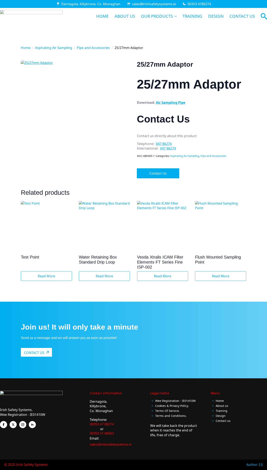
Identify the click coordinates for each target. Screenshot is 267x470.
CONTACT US (242, 16)
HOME (102, 16)
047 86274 (164, 143)
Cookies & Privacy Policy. (172, 406)
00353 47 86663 (102, 433)
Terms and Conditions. (171, 416)
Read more (46, 276)
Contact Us (158, 173)
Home (25, 47)
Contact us (223, 421)
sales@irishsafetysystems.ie (154, 4)
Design (220, 416)
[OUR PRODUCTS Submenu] (175, 16)
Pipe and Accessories (93, 47)
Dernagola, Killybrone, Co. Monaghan (90, 4)
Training (221, 411)
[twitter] (13, 424)
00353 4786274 (199, 4)
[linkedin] (32, 424)
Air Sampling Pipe (170, 102)
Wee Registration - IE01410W (175, 401)
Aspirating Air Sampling (53, 47)
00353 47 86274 (102, 424)
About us (222, 406)
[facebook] (3, 424)
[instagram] (22, 424)
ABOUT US (125, 16)
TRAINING (192, 16)
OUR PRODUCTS (157, 16)
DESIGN (216, 16)
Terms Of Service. (167, 411)
